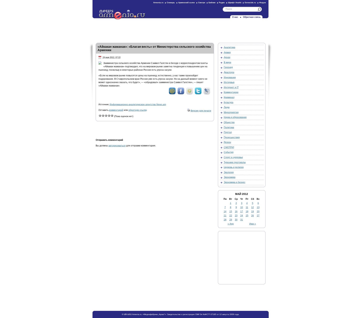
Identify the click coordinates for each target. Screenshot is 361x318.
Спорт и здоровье (233, 157)
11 (247, 207)
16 (236, 211)
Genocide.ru (250, 3)
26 (252, 215)
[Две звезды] (103, 115)
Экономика (229, 177)
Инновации (230, 77)
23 (236, 215)
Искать (259, 9)
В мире (227, 62)
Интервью (229, 82)
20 (258, 211)
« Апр (231, 224)
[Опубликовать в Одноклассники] (189, 93)
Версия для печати (201, 110)
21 (225, 215)
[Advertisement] (180, 29)
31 (241, 219)
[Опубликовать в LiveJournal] (206, 93)
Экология (229, 172)
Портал (228, 132)
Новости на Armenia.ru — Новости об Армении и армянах (122, 15)
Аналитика (229, 47)
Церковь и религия (234, 167)
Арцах (227, 57)
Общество (229, 122)
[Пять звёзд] (112, 115)
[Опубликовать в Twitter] (198, 93)
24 (241, 215)
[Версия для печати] (188, 110)
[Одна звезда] (100, 115)
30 (236, 219)
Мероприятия (231, 112)
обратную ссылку (137, 110)
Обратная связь (252, 17)
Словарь (171, 3)
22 (230, 215)
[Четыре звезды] (109, 115)
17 (241, 211)
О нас (235, 17)
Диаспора (229, 72)
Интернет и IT (231, 87)
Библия (212, 3)
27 (258, 215)
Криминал (229, 97)
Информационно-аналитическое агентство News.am (138, 104)
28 (225, 219)
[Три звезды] (106, 115)
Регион (227, 142)
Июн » (252, 224)
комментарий (116, 110)
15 (230, 211)
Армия (227, 52)
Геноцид (228, 67)
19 (252, 211)
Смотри (201, 3)
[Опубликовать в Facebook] (180, 94)
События (229, 152)
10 (241, 207)
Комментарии (231, 92)
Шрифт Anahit (234, 3)
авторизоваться (117, 145)
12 (252, 207)
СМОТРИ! (229, 147)
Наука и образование (235, 117)
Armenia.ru (158, 3)
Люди (227, 107)
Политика (229, 127)
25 (247, 215)
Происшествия (232, 137)
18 (247, 211)
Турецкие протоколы (235, 162)
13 (258, 207)
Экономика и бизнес (234, 182)
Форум (262, 3)
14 (225, 211)
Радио (222, 3)
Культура (228, 102)
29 (230, 219)
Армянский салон (186, 3)
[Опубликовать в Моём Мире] (172, 93)
